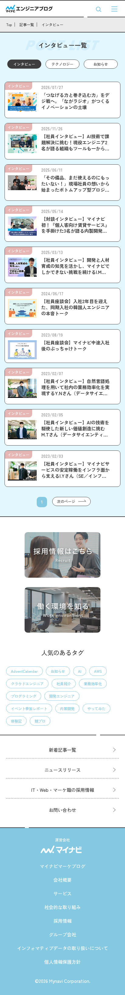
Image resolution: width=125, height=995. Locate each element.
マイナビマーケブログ (62, 866)
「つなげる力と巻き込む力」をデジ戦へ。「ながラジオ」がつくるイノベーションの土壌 (75, 101)
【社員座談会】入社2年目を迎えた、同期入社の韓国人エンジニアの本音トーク (75, 307)
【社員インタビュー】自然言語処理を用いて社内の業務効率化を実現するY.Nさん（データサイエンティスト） (75, 390)
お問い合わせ (62, 810)
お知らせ (100, 64)
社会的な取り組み (62, 907)
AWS (98, 671)
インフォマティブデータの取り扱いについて (62, 948)
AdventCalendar (24, 671)
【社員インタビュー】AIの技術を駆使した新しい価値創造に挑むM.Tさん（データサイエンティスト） (75, 431)
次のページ (66, 501)
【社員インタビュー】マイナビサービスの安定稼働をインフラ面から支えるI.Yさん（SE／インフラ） (75, 472)
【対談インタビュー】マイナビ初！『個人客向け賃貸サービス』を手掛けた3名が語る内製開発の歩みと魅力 (75, 228)
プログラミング (23, 696)
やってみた (96, 708)
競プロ (40, 720)
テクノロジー (62, 64)
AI (79, 671)
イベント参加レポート (29, 708)
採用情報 (62, 921)
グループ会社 (62, 934)
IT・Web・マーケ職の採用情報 (62, 790)
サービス (62, 893)
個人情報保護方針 (62, 962)
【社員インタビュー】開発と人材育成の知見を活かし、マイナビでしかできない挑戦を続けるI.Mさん (75, 269)
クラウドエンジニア (27, 683)
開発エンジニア (62, 696)
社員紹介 (63, 683)
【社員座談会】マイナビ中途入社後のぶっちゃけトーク (75, 345)
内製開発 (67, 708)
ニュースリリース (62, 770)
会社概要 (62, 880)
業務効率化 (93, 683)
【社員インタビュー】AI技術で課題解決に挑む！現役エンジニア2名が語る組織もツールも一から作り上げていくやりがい (75, 145)
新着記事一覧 (62, 750)
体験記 (16, 720)
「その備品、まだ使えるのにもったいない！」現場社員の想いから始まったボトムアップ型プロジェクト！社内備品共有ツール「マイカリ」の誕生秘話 (75, 189)
